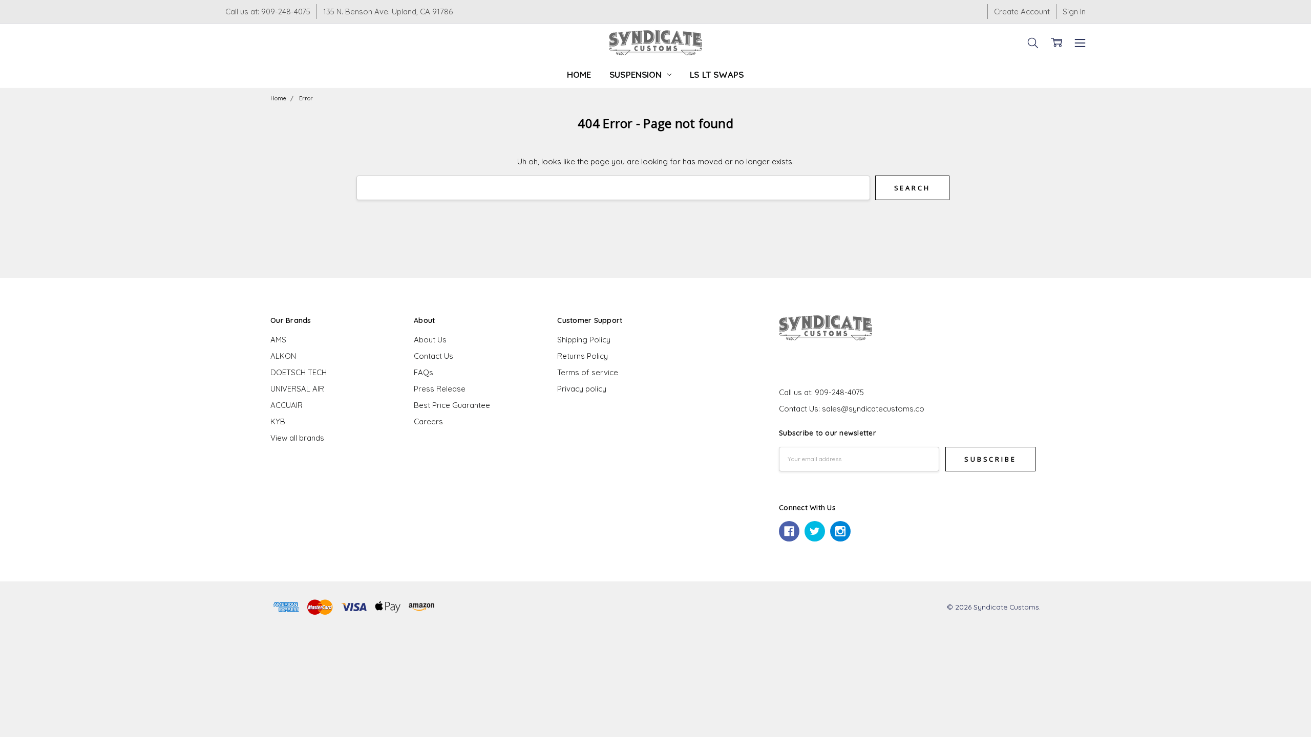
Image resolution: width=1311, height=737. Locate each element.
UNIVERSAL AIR (297, 389)
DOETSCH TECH (298, 372)
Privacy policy (581, 389)
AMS (278, 339)
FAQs (423, 372)
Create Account (1022, 11)
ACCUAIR (286, 405)
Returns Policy (582, 356)
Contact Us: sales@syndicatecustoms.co (851, 409)
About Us (430, 339)
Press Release (440, 389)
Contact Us (433, 356)
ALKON (283, 356)
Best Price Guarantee (452, 405)
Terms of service (587, 372)
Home (578, 74)
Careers (428, 421)
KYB (277, 421)
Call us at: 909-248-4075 (267, 11)
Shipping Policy (583, 339)
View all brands (297, 438)
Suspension (636, 74)
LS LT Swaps (717, 74)
